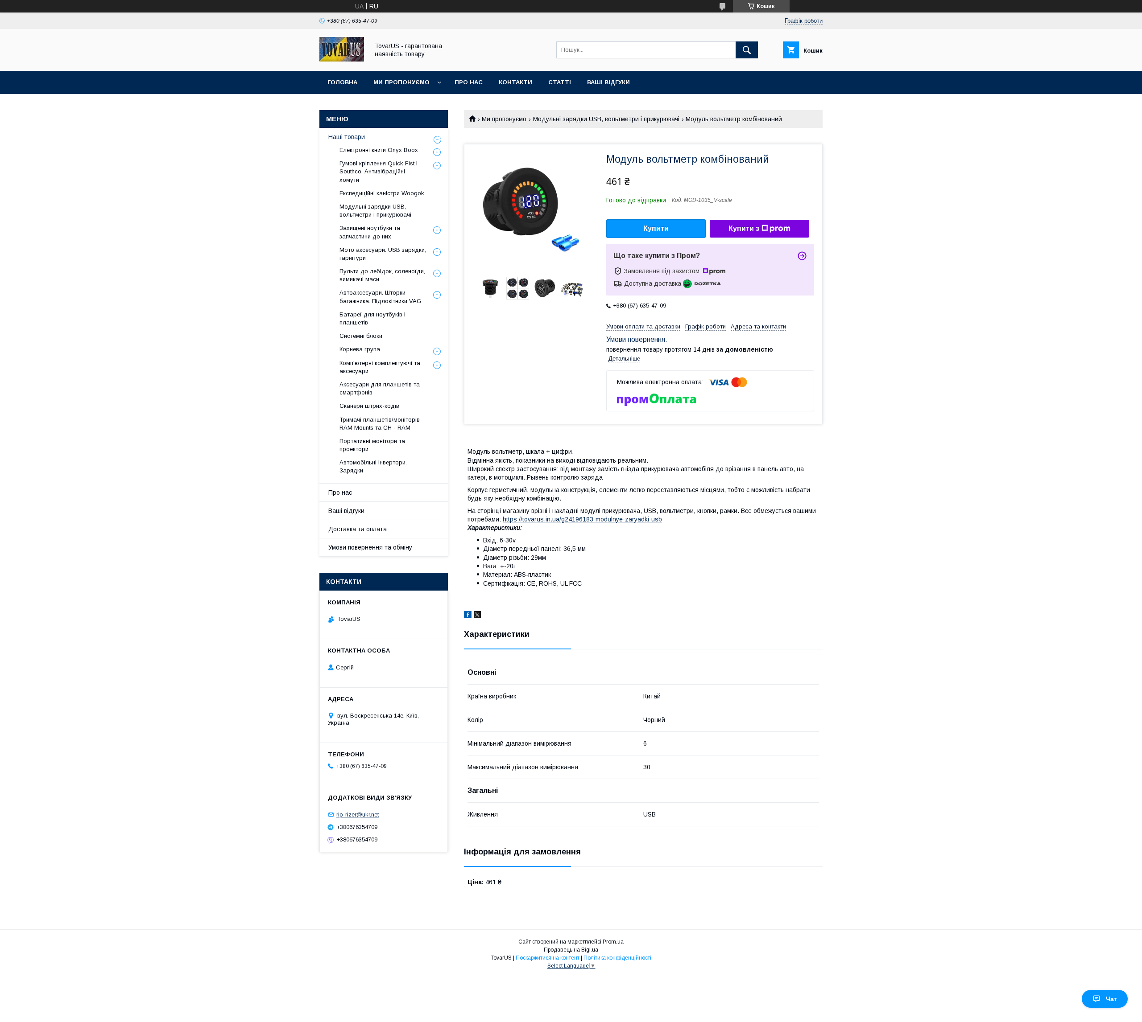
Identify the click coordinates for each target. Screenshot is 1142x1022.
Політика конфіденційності (617, 958)
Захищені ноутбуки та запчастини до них (369, 232)
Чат (1111, 998)
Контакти (515, 82)
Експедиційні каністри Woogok (381, 193)
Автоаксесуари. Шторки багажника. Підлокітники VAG (380, 296)
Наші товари (346, 136)
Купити (656, 228)
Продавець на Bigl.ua (571, 950)
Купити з (743, 228)
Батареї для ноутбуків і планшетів (372, 318)
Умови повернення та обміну (370, 547)
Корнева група (359, 349)
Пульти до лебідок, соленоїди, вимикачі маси (382, 275)
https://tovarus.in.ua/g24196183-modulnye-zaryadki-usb (582, 519)
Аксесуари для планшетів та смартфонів (379, 388)
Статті (559, 82)
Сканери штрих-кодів (369, 405)
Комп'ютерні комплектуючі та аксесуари (379, 367)
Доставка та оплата (357, 529)
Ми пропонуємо (401, 82)
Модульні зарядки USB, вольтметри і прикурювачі (606, 119)
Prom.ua (613, 942)
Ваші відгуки (608, 82)
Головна (342, 82)
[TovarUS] (341, 59)
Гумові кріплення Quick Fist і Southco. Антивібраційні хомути (378, 171)
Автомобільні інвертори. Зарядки (373, 466)
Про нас (469, 82)
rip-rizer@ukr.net (357, 814)
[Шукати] (747, 49)
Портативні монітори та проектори (372, 445)
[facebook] (468, 616)
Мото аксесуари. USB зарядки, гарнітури (382, 253)
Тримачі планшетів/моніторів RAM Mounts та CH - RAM (379, 423)
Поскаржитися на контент (547, 958)
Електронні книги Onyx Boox (378, 150)
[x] (477, 616)
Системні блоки (360, 335)
